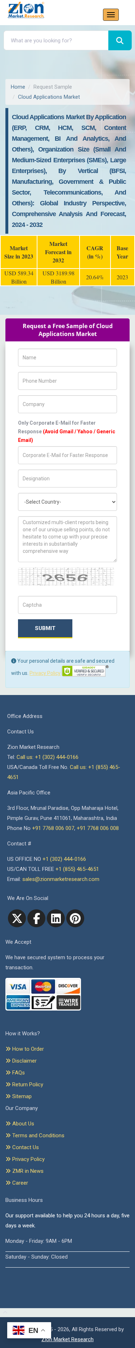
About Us (22, 1123)
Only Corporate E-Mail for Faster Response (66, 431)
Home (18, 87)
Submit (45, 628)
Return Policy (27, 1084)
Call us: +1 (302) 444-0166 (47, 757)
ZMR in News (27, 1171)
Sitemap (21, 1096)
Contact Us (25, 1147)
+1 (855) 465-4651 (77, 869)
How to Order (27, 1049)
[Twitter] (17, 918)
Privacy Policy (45, 673)
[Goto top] (4, 1313)
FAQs (18, 1072)
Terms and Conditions (37, 1135)
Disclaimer (24, 1061)
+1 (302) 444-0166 (64, 859)
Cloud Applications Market (49, 97)
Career (19, 1183)
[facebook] (36, 918)
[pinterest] (75, 918)
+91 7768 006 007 (53, 828)
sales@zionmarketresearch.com (60, 879)
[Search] (120, 40)
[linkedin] (56, 918)
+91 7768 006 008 (98, 828)
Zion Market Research (67, 1339)
